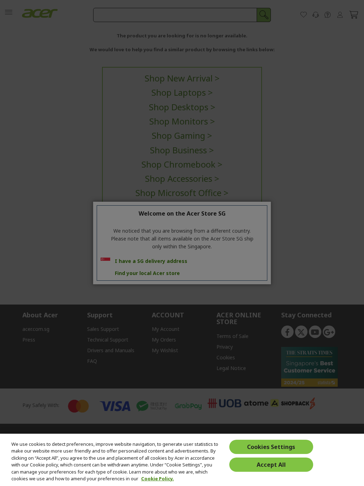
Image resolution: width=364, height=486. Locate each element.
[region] (182, 460)
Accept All (271, 465)
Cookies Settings (271, 447)
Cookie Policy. (157, 478)
